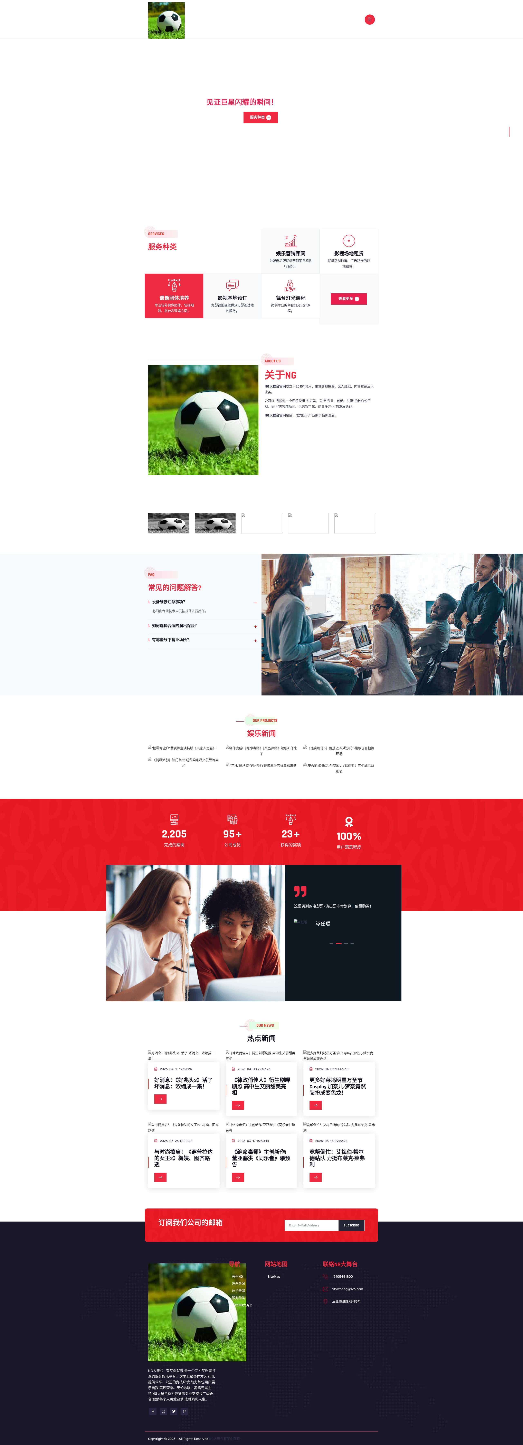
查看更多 (346, 299)
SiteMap (274, 1276)
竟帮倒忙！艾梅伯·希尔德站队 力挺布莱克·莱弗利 (337, 1158)
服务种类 (306, 19)
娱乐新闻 (264, 19)
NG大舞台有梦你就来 (224, 1439)
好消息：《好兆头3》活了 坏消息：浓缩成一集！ (183, 1083)
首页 (229, 19)
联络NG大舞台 (331, 19)
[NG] (166, 20)
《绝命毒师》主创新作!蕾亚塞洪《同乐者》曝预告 (261, 1158)
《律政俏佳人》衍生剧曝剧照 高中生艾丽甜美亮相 (261, 1086)
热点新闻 (285, 19)
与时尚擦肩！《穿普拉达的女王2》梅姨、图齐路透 (183, 1158)
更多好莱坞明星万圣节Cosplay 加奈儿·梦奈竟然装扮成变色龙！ (338, 1086)
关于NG (245, 19)
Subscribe (351, 1225)
